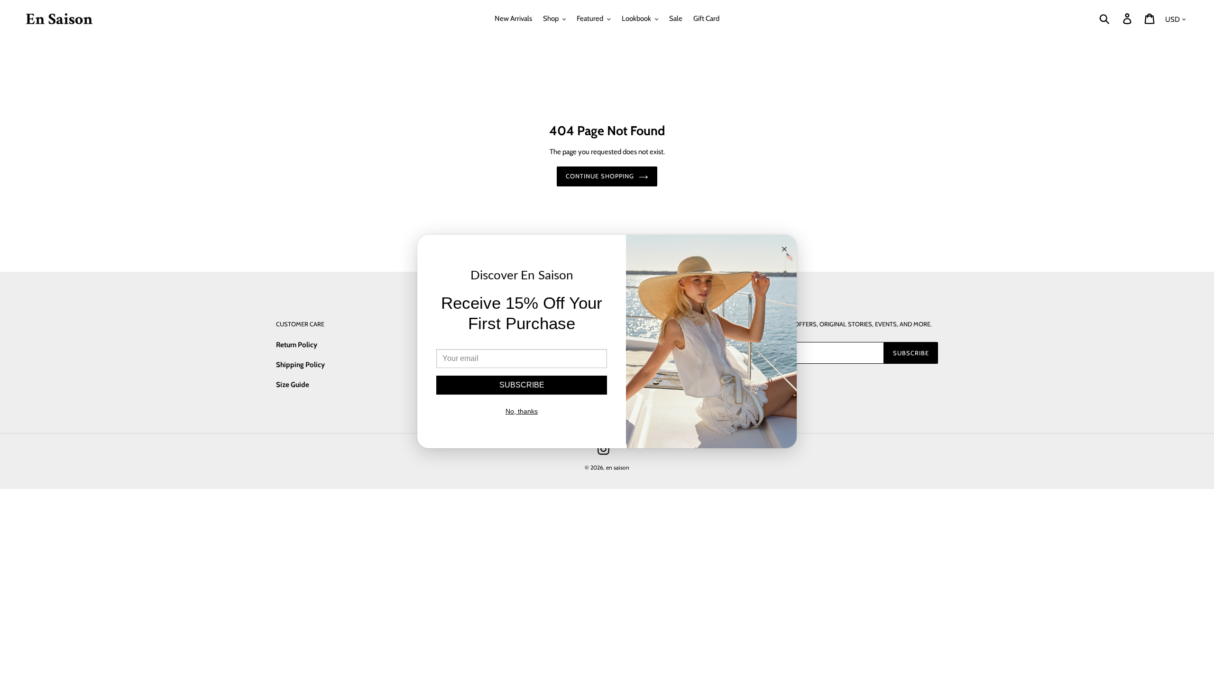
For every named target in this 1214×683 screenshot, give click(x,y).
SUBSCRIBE (521, 385)
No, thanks (522, 411)
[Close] (784, 249)
